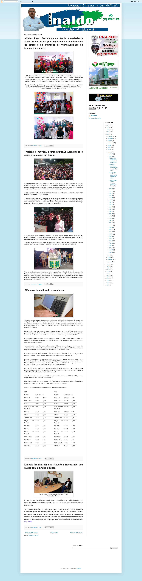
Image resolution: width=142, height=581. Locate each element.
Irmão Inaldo (94, 115)
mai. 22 (111, 204)
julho (109, 147)
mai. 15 (111, 220)
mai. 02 (111, 250)
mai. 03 (111, 247)
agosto (110, 145)
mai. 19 (111, 211)
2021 (107, 264)
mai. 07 (111, 238)
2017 (107, 273)
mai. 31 (111, 154)
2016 (107, 276)
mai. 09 (111, 234)
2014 (107, 280)
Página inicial (54, 532)
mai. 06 (111, 241)
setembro (110, 143)
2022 (107, 134)
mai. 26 (111, 195)
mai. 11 (111, 229)
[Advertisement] (34, 554)
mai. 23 (111, 202)
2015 (107, 278)
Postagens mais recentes (31, 532)
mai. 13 (111, 225)
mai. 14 (111, 222)
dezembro (110, 136)
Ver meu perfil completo (95, 118)
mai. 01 (111, 252)
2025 (107, 127)
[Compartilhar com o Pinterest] (53, 146)
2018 (107, 271)
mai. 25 (111, 198)
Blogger (79, 568)
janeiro (110, 262)
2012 (107, 285)
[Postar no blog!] (47, 146)
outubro (110, 140)
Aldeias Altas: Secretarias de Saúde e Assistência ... (113, 160)
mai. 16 (111, 218)
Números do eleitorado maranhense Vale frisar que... (113, 175)
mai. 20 (111, 209)
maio (109, 152)
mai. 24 (111, 200)
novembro (110, 138)
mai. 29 (111, 188)
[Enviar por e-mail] (45, 146)
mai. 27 (111, 193)
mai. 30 (111, 156)
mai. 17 (111, 216)
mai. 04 (111, 245)
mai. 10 (111, 231)
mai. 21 (111, 207)
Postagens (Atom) (33, 535)
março (109, 257)
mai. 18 (111, 213)
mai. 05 (111, 243)
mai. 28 (111, 191)
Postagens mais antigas (76, 532)
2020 (107, 267)
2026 (107, 125)
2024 (107, 129)
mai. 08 (111, 236)
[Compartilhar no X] (49, 146)
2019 (107, 269)
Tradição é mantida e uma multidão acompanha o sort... (113, 167)
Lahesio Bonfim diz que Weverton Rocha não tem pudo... (113, 183)
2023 (107, 132)
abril (109, 255)
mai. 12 (111, 227)
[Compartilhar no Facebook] (51, 146)
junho (109, 149)
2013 (107, 282)
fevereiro (110, 259)
